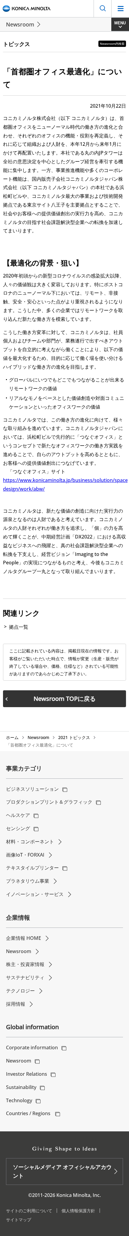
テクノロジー (20, 990)
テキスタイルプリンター (32, 867)
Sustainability (21, 1087)
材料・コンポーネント (30, 841)
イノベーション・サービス (35, 894)
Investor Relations (26, 1074)
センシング (18, 828)
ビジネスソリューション (32, 789)
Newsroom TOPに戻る (65, 699)
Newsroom (20, 24)
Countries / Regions (29, 1113)
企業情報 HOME (23, 938)
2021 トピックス (74, 737)
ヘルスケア (18, 815)
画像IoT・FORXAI (25, 854)
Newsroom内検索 (112, 43)
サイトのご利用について (29, 1210)
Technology (19, 1100)
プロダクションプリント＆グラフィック (49, 802)
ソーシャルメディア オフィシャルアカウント (62, 1171)
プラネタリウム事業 (27, 881)
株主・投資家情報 (25, 964)
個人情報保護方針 (78, 1210)
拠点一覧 (18, 627)
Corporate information (32, 1047)
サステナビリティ (25, 977)
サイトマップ (18, 1219)
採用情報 (15, 1004)
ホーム (12, 737)
